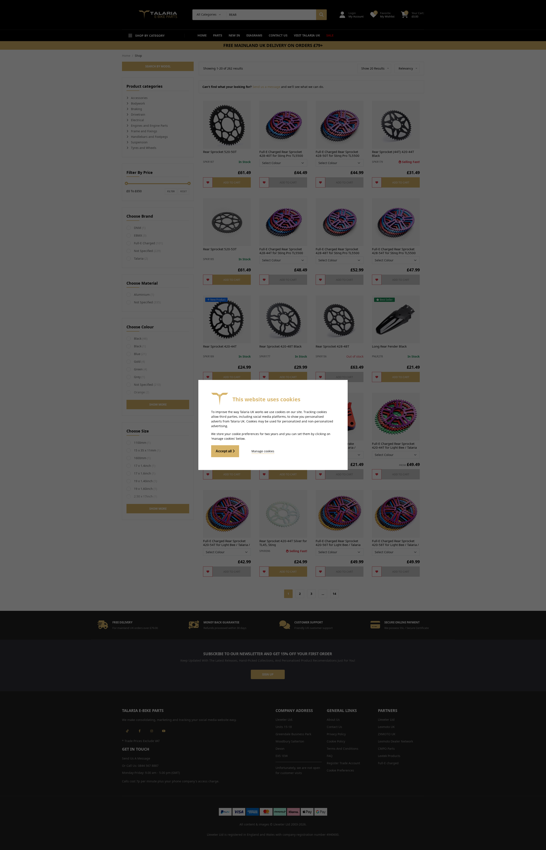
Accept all (224, 451)
